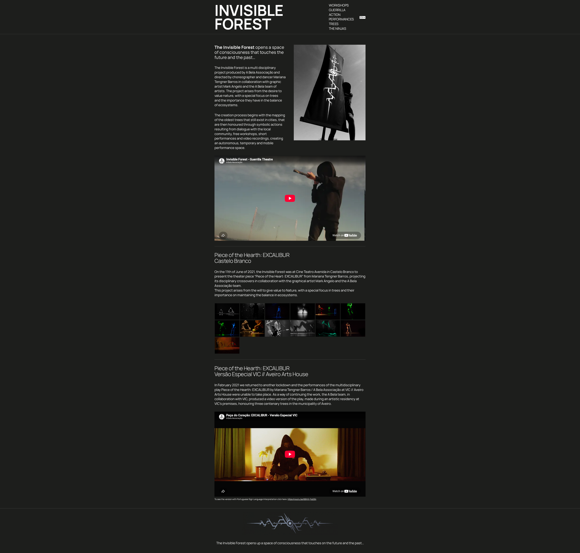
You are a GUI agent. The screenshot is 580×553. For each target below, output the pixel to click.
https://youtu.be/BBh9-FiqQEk (302, 499)
